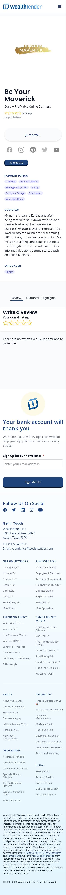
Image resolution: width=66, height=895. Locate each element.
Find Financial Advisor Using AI (47, 643)
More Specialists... (45, 608)
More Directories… (12, 800)
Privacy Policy (43, 771)
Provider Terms (44, 782)
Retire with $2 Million (13, 623)
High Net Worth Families (48, 584)
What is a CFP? (10, 629)
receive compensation (43, 855)
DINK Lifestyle (10, 664)
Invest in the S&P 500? (47, 650)
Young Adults (42, 602)
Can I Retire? (42, 635)
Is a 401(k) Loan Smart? (48, 662)
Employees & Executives (48, 573)
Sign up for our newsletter (23, 455)
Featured (32, 298)
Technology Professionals (49, 579)
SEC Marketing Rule (46, 794)
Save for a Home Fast (14, 646)
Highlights (49, 298)
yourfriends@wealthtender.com (32, 548)
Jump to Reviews (12, 117)
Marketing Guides (45, 724)
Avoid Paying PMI (44, 656)
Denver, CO (9, 584)
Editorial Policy (10, 712)
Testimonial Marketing (47, 753)
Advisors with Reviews (14, 762)
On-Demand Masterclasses (43, 717)
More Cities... (9, 608)
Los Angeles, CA (11, 567)
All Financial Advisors (13, 756)
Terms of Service (44, 777)
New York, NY (10, 579)
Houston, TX (9, 573)
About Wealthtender (13, 700)
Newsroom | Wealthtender (10, 737)
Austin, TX (8, 596)
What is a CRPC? (11, 640)
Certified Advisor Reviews (49, 741)
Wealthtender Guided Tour (49, 709)
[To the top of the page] (33, 404)
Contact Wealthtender (14, 706)
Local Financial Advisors (15, 768)
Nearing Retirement (46, 567)
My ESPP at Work (44, 673)
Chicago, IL (8, 590)
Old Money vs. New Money (16, 658)
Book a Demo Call (45, 729)
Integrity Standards (51, 852)
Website (18, 162)
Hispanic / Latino (44, 596)
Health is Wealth (11, 652)
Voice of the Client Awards (49, 747)
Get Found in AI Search (47, 735)
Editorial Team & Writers (15, 724)
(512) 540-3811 (18, 544)
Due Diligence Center (47, 788)
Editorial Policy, (33, 852)
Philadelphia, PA (11, 602)
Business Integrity (12, 718)
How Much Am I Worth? (15, 635)
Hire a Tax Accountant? (47, 667)
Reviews (16, 298)
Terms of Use (14, 855)
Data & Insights (11, 729)
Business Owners (45, 590)
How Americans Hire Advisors (46, 628)
